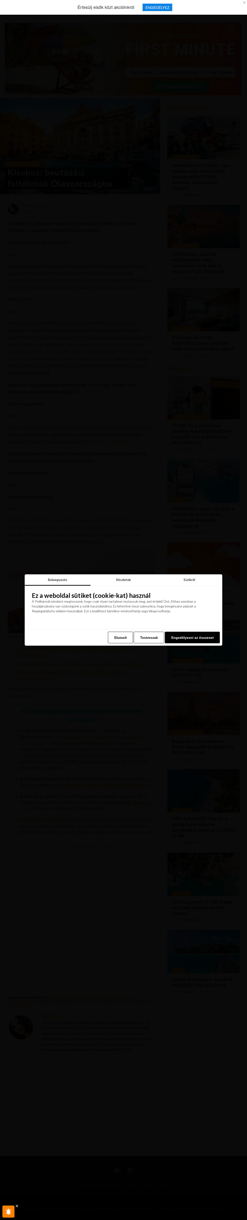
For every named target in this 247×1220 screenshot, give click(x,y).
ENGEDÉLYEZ (157, 7)
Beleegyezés (57, 579)
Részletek (123, 579)
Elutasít (120, 638)
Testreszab (149, 638)
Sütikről (189, 579)
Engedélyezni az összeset (192, 638)
